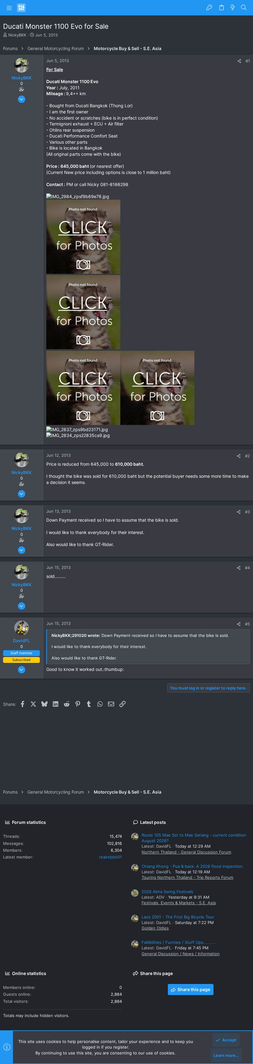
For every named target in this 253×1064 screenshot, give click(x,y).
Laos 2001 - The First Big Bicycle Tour (178, 916)
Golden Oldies (155, 928)
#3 (247, 511)
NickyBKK (17, 34)
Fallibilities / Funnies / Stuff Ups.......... (179, 942)
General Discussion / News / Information (181, 953)
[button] (9, 7)
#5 (247, 623)
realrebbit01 (110, 856)
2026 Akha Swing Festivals (167, 891)
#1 (248, 60)
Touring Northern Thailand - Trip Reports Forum (187, 877)
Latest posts (153, 822)
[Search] (244, 7)
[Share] (239, 61)
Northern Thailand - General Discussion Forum (186, 852)
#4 (247, 567)
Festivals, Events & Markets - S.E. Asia (179, 902)
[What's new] (232, 7)
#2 (247, 455)
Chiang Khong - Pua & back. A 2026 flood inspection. (193, 866)
